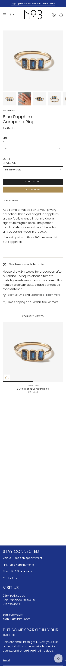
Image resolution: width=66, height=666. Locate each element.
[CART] (61, 14)
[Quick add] (7, 378)
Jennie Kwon (9, 110)
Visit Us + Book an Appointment (22, 558)
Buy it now (33, 189)
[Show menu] (4, 14)
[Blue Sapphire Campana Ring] (33, 352)
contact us (52, 285)
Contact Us (10, 578)
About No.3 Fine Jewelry (17, 571)
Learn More (53, 295)
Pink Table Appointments (18, 565)
